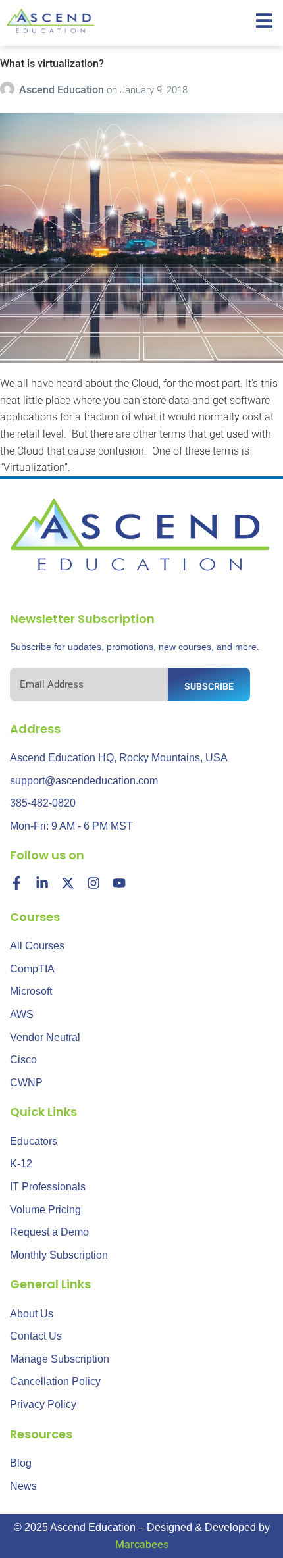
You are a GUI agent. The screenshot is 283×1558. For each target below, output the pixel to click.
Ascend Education (63, 90)
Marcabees (141, 1544)
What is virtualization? (52, 63)
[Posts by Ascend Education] (9, 90)
